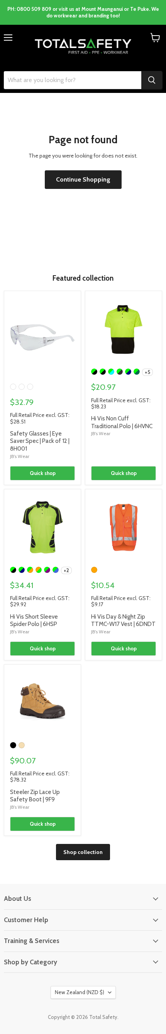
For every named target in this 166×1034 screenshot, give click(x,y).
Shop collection (83, 852)
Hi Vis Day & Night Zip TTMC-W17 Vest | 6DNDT (123, 620)
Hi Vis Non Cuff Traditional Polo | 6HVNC (121, 422)
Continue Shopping (83, 179)
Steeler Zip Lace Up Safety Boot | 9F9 (35, 796)
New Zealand (79, 992)
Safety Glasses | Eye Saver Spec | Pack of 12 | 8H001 (39, 441)
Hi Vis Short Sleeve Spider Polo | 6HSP (34, 620)
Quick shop (43, 473)
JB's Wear (19, 456)
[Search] (151, 80)
